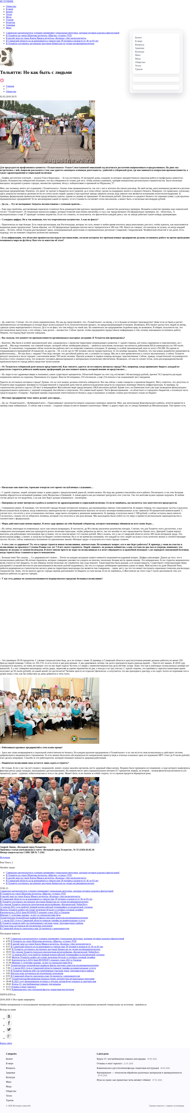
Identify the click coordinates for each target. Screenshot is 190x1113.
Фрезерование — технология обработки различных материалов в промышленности (139, 1072)
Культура (10, 22)
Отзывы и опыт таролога (23, 986)
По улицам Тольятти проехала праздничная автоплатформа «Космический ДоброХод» (44, 904)
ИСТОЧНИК (6, 1)
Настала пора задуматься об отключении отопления (26, 926)
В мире (9, 9)
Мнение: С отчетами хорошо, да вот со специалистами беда (30, 915)
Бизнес (9, 11)
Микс (9, 27)
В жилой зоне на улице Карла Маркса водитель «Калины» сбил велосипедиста (46, 38)
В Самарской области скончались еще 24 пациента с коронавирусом (34, 928)
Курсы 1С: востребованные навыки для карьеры (36, 984)
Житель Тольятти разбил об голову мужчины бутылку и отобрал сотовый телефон (41, 909)
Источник (5, 857)
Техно (9, 14)
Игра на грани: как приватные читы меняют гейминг (124, 1080)
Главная (10, 86)
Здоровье (10, 25)
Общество (11, 6)
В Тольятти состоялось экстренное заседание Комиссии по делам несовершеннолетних (50, 43)
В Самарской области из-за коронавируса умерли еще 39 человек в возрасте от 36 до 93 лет (52, 41)
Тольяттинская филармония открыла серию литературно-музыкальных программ (53, 978)
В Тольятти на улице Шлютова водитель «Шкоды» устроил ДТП (39, 35)
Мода (8, 17)
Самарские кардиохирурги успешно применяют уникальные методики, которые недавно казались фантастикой (62, 33)
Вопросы (10, 1068)
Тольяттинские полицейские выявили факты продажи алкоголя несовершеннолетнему (44, 918)
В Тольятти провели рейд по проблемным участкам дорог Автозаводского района (41, 923)
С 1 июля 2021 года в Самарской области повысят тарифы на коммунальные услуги (42, 920)
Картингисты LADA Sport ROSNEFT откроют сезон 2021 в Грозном (34, 912)
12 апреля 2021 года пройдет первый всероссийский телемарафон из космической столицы (46, 907)
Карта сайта (6, 1043)
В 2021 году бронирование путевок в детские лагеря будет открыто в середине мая (54, 981)
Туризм (9, 19)
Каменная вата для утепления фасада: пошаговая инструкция (43, 989)
